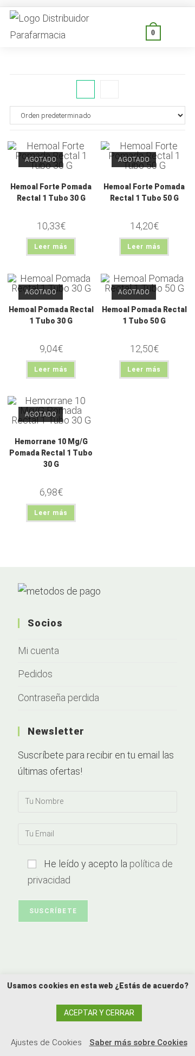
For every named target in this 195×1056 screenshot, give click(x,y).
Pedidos (35, 673)
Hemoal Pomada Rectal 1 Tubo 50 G (144, 315)
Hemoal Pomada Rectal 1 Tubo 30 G (51, 315)
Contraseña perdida (58, 697)
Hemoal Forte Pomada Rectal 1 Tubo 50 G (144, 192)
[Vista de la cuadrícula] (85, 89)
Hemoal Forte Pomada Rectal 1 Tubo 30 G (51, 192)
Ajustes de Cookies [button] (46, 1042)
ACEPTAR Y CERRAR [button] (99, 1012)
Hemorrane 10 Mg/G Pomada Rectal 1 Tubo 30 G (51, 452)
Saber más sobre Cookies (138, 1042)
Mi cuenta (38, 650)
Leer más (51, 246)
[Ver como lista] (109, 89)
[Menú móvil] (173, 32)
